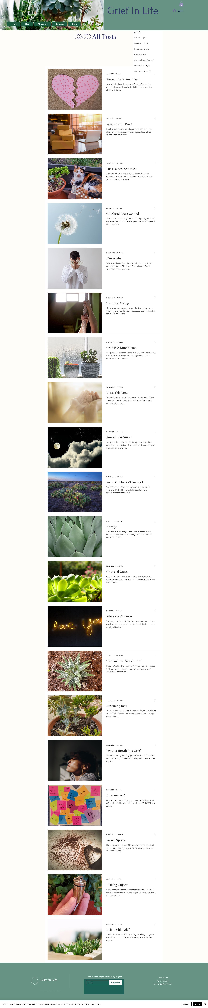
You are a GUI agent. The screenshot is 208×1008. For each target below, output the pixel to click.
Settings (186, 1004)
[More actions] (155, 118)
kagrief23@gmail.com (163, 984)
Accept (197, 1004)
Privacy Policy (95, 1004)
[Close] (205, 1004)
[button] (181, 3)
